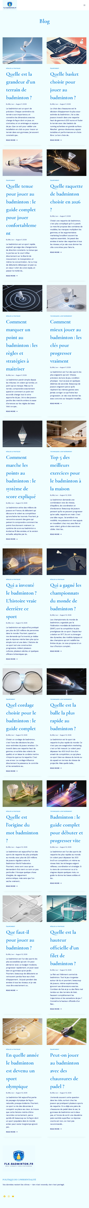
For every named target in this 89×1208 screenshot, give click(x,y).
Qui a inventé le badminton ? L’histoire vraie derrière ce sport (21, 601)
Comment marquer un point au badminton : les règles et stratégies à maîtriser (22, 345)
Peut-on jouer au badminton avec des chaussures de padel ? (64, 1071)
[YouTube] (13, 1196)
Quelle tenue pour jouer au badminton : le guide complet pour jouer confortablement (21, 209)
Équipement (54, 68)
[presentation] (22, 50)
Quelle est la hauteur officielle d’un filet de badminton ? (64, 948)
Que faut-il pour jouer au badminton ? (20, 940)
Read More (12, 140)
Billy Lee (11, 104)
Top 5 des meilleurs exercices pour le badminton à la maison (65, 473)
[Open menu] (84, 5)
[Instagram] (9, 1196)
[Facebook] (4, 1196)
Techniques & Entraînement (61, 316)
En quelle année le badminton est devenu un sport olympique (22, 1071)
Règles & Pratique (13, 68)
